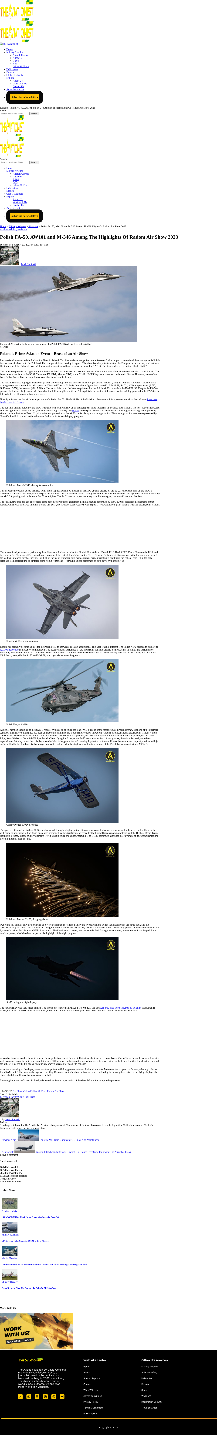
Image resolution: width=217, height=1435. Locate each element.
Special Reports (91, 1378)
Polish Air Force (39, 1091)
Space (144, 1389)
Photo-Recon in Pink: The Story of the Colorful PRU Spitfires (29, 1288)
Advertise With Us (92, 1395)
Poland (27, 1091)
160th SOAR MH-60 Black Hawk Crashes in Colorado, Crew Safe (31, 1217)
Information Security (151, 1401)
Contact (87, 1384)
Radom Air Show (56, 1091)
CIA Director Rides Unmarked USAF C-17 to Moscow (25, 1241)
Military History (10, 1282)
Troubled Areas (149, 1407)
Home (86, 1366)
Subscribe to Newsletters (24, 97)
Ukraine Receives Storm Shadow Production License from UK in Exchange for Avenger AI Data (44, 1264)
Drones (145, 1384)
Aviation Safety (9, 1211)
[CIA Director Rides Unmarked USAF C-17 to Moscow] (9, 1231)
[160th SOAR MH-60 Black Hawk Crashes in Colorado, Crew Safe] (9, 1208)
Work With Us (90, 1389)
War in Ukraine (9, 1258)
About (86, 1372)
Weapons (146, 1395)
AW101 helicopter (9, 649)
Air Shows (18, 1091)
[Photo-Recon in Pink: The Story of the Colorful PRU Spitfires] (9, 1279)
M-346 (75, 410)
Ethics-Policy (90, 1413)
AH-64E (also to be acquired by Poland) (120, 1007)
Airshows (5, 229)
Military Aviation (18, 229)
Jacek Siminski (28, 264)
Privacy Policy (90, 1401)
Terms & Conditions (93, 1407)
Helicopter (146, 1378)
